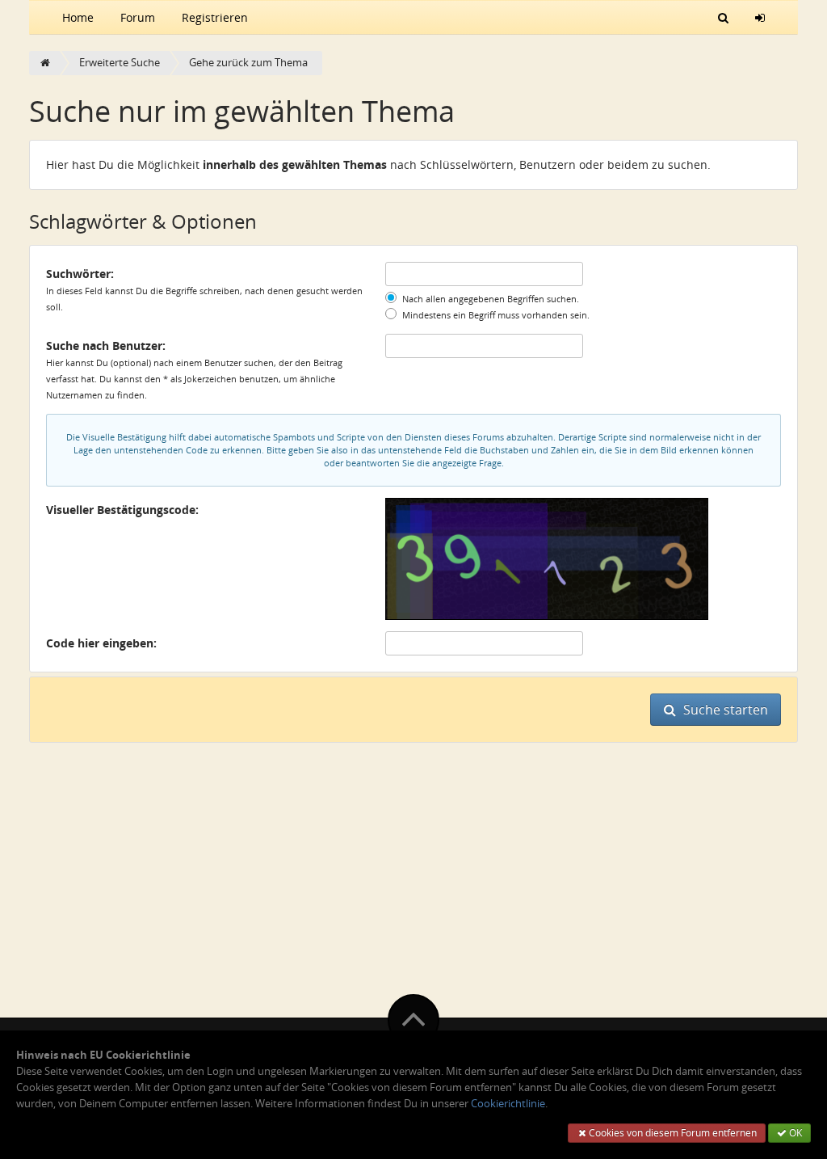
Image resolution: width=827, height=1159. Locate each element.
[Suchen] (723, 17)
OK (794, 1133)
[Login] (760, 17)
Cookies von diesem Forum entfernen (671, 1133)
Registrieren (215, 17)
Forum (137, 17)
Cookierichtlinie (508, 1104)
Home (78, 17)
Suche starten (724, 710)
